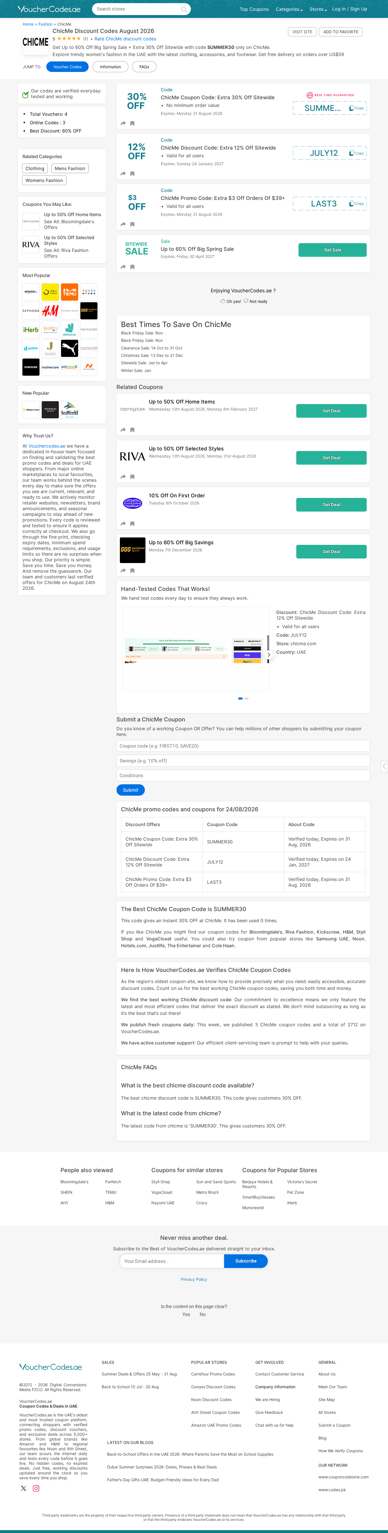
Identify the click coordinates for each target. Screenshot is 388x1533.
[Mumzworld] (88, 348)
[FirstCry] (50, 329)
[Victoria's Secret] (69, 310)
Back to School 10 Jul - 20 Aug (130, 1386)
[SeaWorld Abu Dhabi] (69, 409)
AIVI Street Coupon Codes (215, 1412)
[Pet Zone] (69, 367)
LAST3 (324, 203)
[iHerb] (30, 329)
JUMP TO (32, 66)
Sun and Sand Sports (216, 1181)
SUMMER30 (327, 108)
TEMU (110, 1192)
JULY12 (324, 153)
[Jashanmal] (50, 348)
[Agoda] (88, 292)
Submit (130, 790)
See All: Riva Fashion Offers (66, 253)
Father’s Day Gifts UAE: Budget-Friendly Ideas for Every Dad (163, 1479)
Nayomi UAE (162, 1202)
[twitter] (23, 1488)
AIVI (64, 1202)
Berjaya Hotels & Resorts (257, 1184)
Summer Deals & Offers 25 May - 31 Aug (139, 1373)
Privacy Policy (194, 1279)
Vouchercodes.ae (46, 446)
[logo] (49, 9)
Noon (358, 939)
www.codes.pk (332, 1489)
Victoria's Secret (302, 1181)
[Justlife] (30, 348)
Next (269, 654)
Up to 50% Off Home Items (182, 402)
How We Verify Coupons (340, 1450)
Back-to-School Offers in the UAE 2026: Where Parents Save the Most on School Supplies (190, 1454)
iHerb (292, 1202)
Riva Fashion (299, 932)
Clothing (35, 168)
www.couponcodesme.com (343, 1476)
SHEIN (66, 1192)
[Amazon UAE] (30, 292)
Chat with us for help (274, 1425)
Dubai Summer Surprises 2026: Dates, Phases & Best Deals (162, 1466)
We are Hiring (267, 1399)
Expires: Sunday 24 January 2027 (192, 163)
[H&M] (50, 310)
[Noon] (50, 292)
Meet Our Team (332, 1386)
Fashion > (47, 24)
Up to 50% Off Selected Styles (186, 449)
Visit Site (302, 31)
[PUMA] (69, 348)
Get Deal (331, 410)
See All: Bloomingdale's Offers (69, 224)
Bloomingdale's (265, 932)
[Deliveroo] (69, 329)
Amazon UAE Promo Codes (216, 1425)
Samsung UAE (332, 939)
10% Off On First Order (177, 495)
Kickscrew (328, 932)
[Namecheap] (88, 367)
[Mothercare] (50, 367)
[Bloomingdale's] (88, 329)
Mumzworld (253, 1207)
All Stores (327, 1412)
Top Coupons (254, 9)
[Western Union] (30, 409)
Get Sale (332, 250)
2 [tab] (246, 699)
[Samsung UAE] (30, 367)
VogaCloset (159, 939)
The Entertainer (184, 945)
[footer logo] (53, 1367)
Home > (30, 24)
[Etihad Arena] (50, 409)
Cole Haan (223, 945)
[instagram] (36, 1488)
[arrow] (384, 766)
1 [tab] (240, 699)
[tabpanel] (243, 649)
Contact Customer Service (279, 1373)
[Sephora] (30, 310)
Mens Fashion (70, 168)
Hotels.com (133, 945)
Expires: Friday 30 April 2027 (187, 256)
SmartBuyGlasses (258, 1197)
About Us (326, 1373)
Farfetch (113, 1181)
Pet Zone (295, 1192)
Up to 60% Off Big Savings (181, 542)
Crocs (201, 1202)
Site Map (326, 1399)
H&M (348, 932)
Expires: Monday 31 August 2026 (191, 113)
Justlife (157, 945)
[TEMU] (69, 292)
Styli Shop (160, 1181)
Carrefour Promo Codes (213, 1373)
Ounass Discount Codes (213, 1386)
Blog (322, 1437)
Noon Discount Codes (211, 1399)
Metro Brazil (207, 1192)
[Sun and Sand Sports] (88, 310)
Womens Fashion (44, 180)
